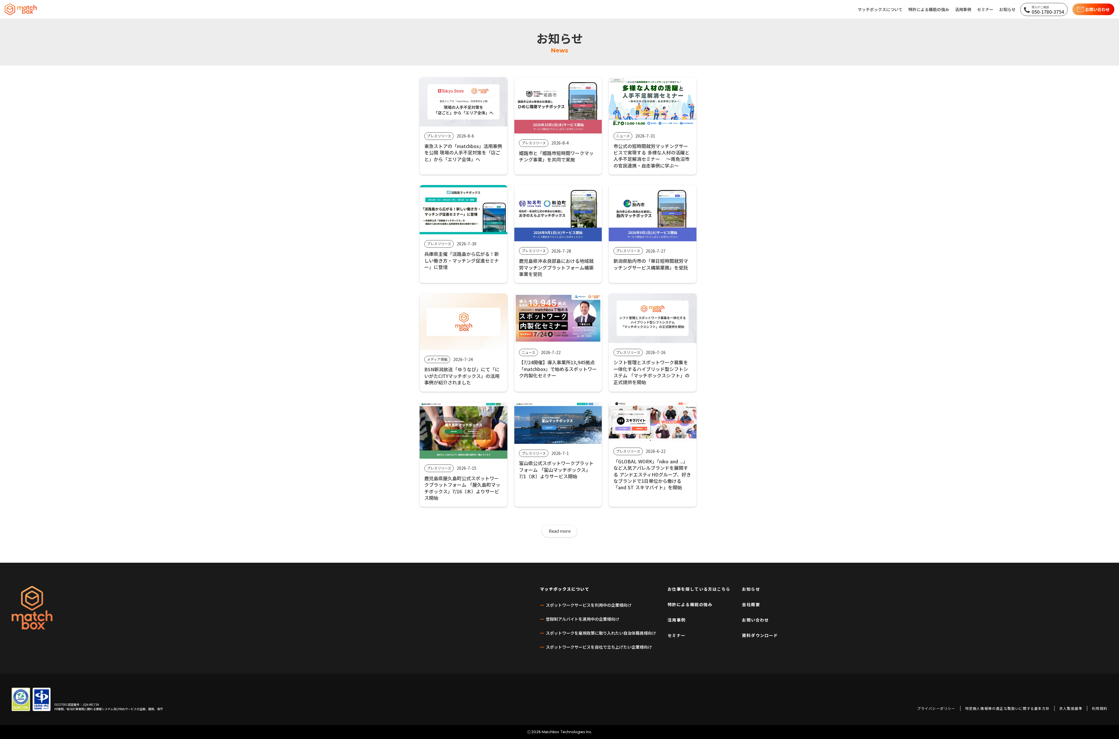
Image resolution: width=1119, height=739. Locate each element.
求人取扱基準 (1070, 708)
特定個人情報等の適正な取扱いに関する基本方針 (1007, 708)
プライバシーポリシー (936, 708)
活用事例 (677, 620)
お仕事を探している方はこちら (699, 589)
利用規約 (1099, 708)
